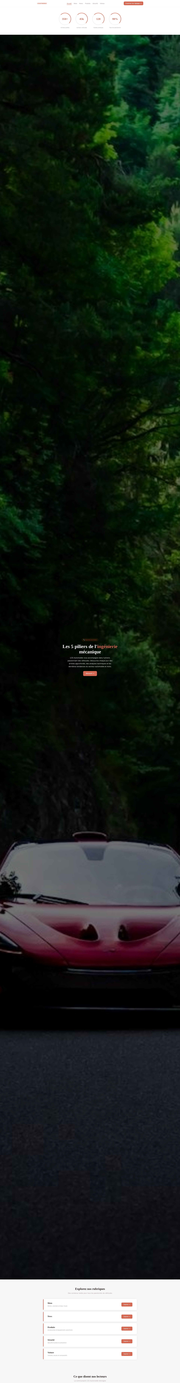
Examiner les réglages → (133, 3)
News (81, 3)
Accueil (69, 3)
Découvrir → (90, 673)
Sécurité (95, 3)
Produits (87, 3)
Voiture (102, 3)
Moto (75, 3)
